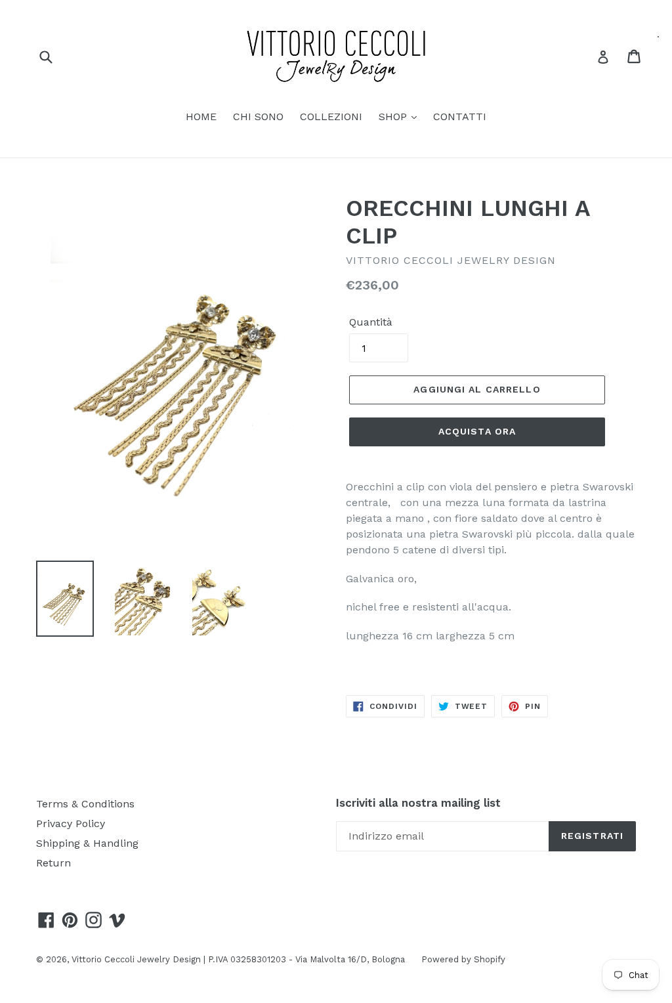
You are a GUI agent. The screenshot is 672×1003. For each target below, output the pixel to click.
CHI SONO (258, 116)
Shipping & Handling (87, 843)
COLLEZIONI (331, 116)
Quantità (370, 322)
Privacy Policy (70, 823)
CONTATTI (459, 116)
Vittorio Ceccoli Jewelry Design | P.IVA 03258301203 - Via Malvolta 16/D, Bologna (238, 959)
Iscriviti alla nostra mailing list (418, 802)
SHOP (394, 116)
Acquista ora (477, 431)
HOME (201, 116)
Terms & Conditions (85, 804)
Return (53, 863)
